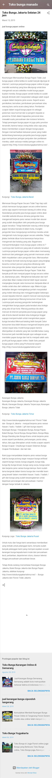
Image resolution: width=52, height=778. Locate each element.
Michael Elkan (32, 773)
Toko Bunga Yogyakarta (15, 733)
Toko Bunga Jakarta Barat (22, 197)
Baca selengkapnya (39, 691)
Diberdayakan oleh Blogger (27, 768)
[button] (48, 13)
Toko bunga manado (23, 4)
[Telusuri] (48, 5)
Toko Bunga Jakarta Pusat (27, 536)
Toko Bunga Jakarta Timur (22, 414)
